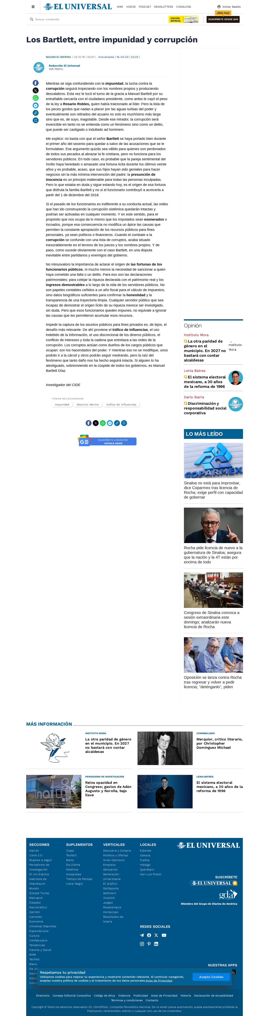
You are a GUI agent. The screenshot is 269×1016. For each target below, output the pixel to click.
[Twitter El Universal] (156, 936)
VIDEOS (131, 6)
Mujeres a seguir (40, 860)
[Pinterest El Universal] (149, 944)
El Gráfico (110, 883)
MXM (120, 6)
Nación (34, 850)
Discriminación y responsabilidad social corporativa (205, 408)
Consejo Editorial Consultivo (72, 995)
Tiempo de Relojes (79, 878)
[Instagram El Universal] (142, 944)
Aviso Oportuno (114, 860)
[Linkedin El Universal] (156, 944)
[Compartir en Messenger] (36, 105)
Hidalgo (145, 864)
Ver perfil (56, 69)
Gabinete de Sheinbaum (38, 881)
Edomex (145, 850)
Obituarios (110, 869)
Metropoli (36, 897)
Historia (186, 995)
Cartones (35, 916)
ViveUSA (109, 897)
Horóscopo (110, 912)
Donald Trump (39, 893)
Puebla (145, 860)
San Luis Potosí (150, 874)
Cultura (34, 935)
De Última (73, 864)
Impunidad (62, 404)
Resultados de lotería (113, 919)
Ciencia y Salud (40, 949)
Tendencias (37, 945)
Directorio (42, 995)
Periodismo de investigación (39, 867)
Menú (33, 964)
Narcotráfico (38, 907)
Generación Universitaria (112, 876)
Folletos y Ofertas (115, 855)
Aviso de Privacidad (164, 995)
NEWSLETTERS (163, 6)
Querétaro (147, 869)
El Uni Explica (39, 874)
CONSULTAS (183, 6)
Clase (70, 850)
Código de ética (104, 995)
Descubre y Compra (117, 850)
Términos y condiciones (127, 1000)
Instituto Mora (196, 335)
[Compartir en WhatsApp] (36, 98)
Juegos (108, 902)
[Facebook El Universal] (149, 936)
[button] (223, 19)
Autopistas (73, 874)
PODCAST (145, 6)
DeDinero (109, 893)
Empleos (109, 864)
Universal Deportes (42, 926)
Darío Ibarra (194, 397)
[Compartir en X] (36, 90)
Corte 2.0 (35, 855)
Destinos (72, 869)
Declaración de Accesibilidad (213, 995)
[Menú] (33, 6)
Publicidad (141, 995)
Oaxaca (145, 855)
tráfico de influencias (121, 404)
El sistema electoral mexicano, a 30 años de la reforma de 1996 (205, 382)
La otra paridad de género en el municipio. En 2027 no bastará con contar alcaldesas (205, 350)
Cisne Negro (74, 883)
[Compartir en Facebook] (36, 83)
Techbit (34, 959)
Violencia (124, 995)
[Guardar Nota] (36, 120)
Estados (35, 902)
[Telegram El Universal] (142, 936)
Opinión (192, 325)
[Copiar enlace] (36, 113)
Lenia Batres (194, 371)
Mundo (34, 888)
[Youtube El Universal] (164, 936)
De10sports (111, 888)
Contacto (152, 1000)
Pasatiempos (112, 907)
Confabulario (38, 940)
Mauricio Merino (58, 57)
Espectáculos (38, 930)
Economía (36, 921)
